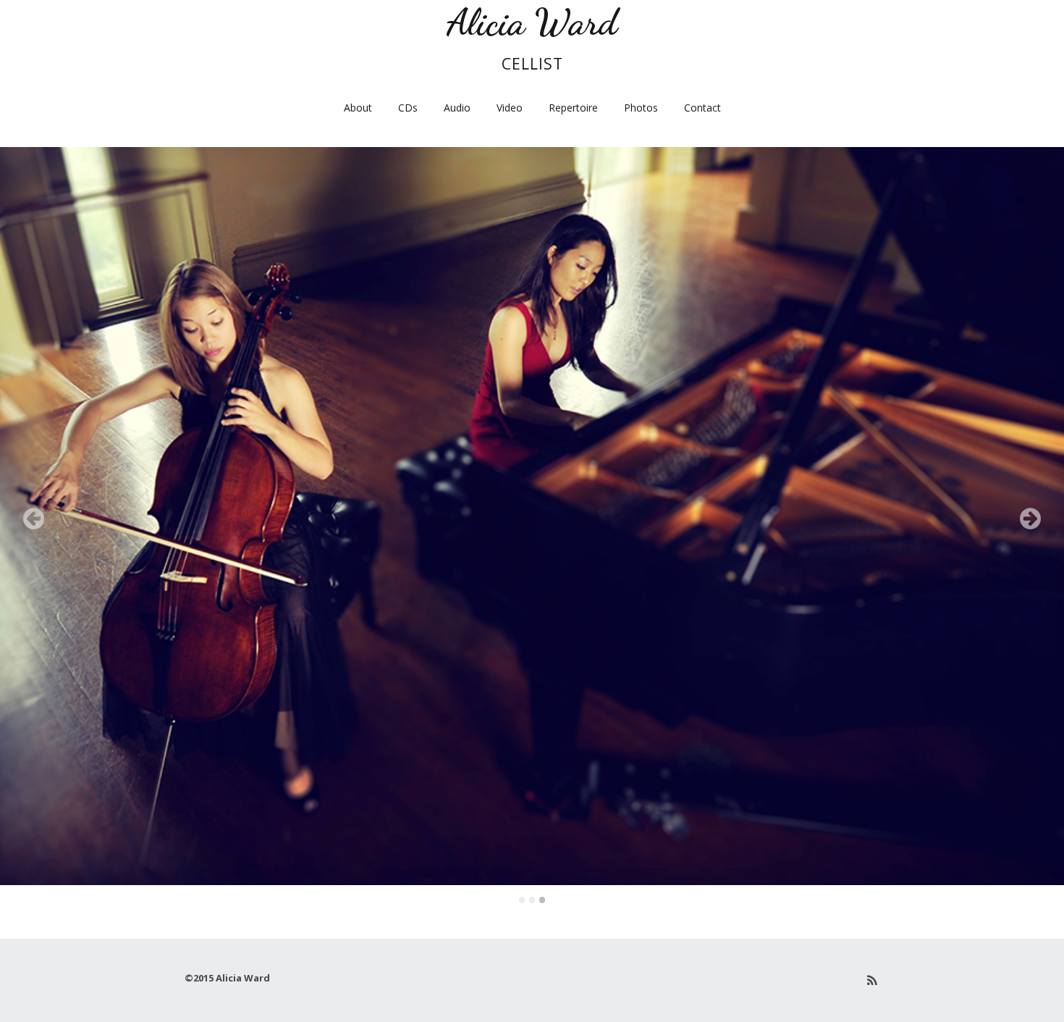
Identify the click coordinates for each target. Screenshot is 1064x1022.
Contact (702, 107)
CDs (408, 107)
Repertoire (573, 107)
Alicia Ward (532, 22)
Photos (641, 107)
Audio (457, 107)
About (358, 107)
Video (510, 107)
